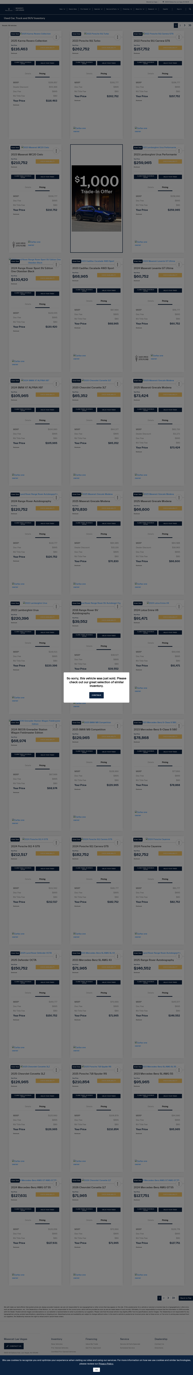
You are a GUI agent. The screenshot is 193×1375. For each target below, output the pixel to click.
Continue (96, 695)
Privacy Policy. (106, 1363)
